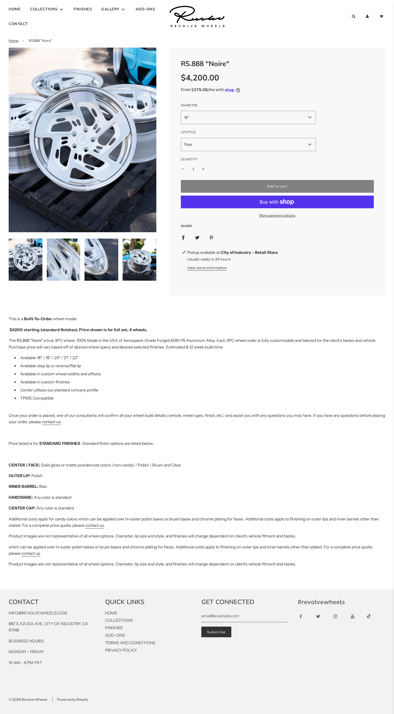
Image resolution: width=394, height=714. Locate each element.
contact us (51, 421)
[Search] (353, 16)
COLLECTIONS (119, 620)
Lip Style (188, 132)
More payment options (277, 215)
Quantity (189, 159)
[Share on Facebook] (183, 237)
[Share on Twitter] (197, 237)
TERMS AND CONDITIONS (130, 642)
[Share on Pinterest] (211, 237)
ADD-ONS (145, 9)
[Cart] (382, 16)
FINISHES (83, 9)
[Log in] (367, 16)
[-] (183, 169)
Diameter (189, 105)
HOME (14, 9)
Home (13, 40)
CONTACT (18, 24)
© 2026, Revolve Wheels (28, 699)
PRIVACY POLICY (121, 650)
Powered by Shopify (72, 699)
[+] (203, 169)
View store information (207, 267)
